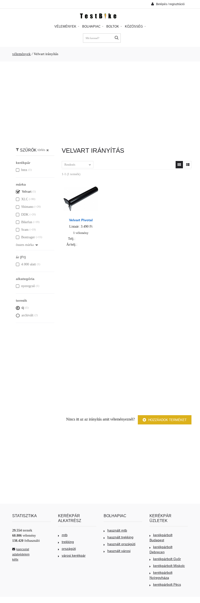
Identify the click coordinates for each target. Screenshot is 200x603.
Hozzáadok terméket (167, 420)
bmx (24, 170)
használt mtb (117, 530)
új (22, 308)
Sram (25, 229)
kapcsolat (22, 549)
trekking (68, 542)
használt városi (118, 551)
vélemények (21, 54)
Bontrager (28, 237)
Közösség (134, 26)
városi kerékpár (74, 555)
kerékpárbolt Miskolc (169, 566)
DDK (25, 214)
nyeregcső (28, 286)
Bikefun (26, 222)
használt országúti (121, 544)
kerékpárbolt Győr (167, 559)
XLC (24, 199)
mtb (65, 535)
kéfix (15, 559)
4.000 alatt (28, 264)
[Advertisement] (100, 102)
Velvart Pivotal (81, 220)
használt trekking (120, 537)
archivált (27, 315)
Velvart (26, 191)
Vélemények (65, 26)
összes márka (25, 245)
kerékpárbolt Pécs (167, 584)
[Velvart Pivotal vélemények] (81, 186)
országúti (69, 549)
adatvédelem (21, 554)
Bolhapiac (91, 26)
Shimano (27, 207)
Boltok (113, 26)
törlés (41, 150)
